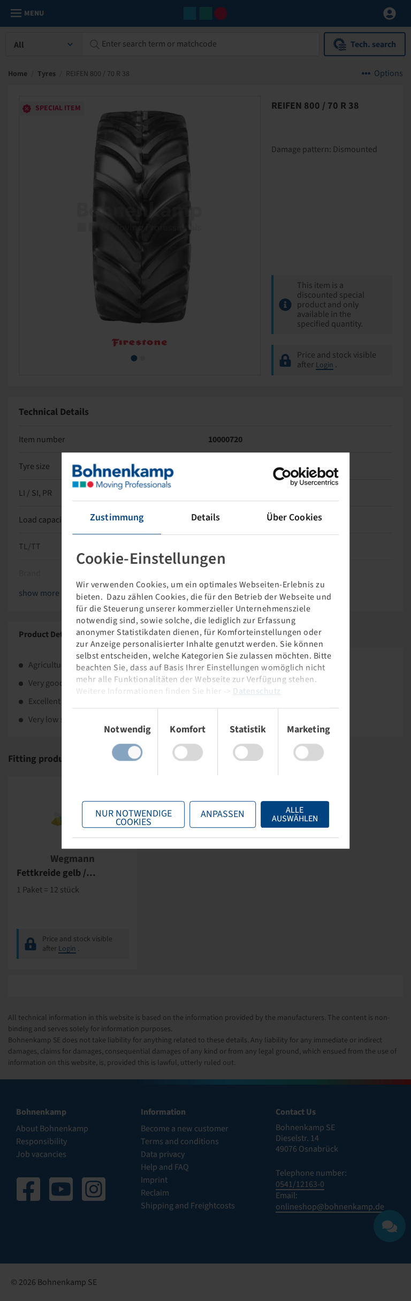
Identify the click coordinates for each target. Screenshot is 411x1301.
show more (39, 593)
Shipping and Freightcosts (188, 1206)
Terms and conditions (180, 1141)
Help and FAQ (165, 1167)
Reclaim (155, 1193)
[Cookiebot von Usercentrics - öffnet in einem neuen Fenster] (292, 476)
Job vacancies (41, 1154)
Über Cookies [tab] (294, 517)
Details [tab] (205, 517)
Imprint (154, 1180)
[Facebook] (28, 1189)
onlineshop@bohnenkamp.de (330, 1207)
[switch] (187, 752)
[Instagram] (93, 1189)
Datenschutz (257, 691)
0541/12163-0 (300, 1184)
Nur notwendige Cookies (133, 817)
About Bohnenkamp (52, 1128)
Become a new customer (185, 1128)
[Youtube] (61, 1189)
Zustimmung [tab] (116, 517)
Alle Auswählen (295, 814)
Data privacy (163, 1154)
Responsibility (41, 1141)
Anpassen (223, 814)
